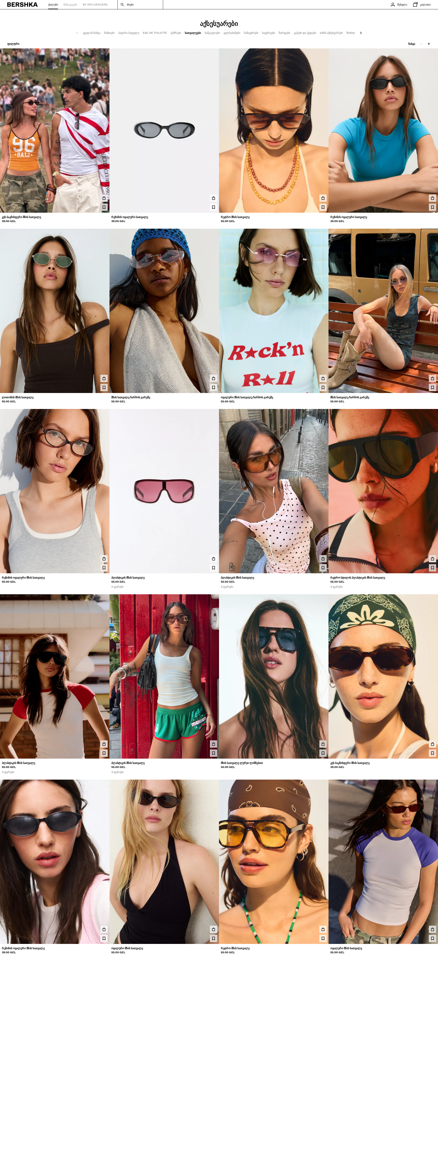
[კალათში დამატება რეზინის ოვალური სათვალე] (213, 198)
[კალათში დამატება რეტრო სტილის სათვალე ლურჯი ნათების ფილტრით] (213, 1109)
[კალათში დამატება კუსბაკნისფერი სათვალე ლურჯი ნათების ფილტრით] (104, 1109)
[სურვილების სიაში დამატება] (104, 207)
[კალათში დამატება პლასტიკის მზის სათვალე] (213, 558)
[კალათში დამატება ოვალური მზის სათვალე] (213, 929)
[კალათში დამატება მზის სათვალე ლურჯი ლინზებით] (323, 744)
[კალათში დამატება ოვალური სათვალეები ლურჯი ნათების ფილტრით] (323, 1109)
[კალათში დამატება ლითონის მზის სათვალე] (104, 378)
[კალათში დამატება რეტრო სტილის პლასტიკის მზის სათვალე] (432, 558)
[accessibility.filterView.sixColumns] (429, 43)
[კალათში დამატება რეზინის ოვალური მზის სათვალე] (104, 558)
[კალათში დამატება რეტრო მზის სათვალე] (323, 198)
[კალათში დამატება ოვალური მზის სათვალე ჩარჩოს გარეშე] (323, 378)
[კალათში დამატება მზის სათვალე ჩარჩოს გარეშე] (213, 378)
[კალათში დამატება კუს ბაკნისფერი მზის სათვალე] (104, 198)
